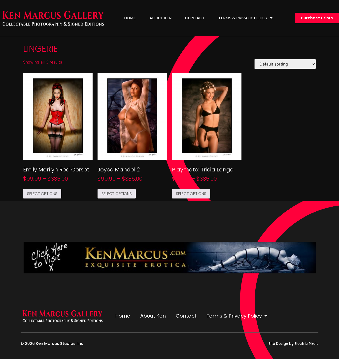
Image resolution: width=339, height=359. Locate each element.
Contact (195, 18)
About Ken (160, 18)
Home (130, 18)
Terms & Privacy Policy (243, 18)
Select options (42, 193)
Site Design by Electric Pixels (293, 343)
